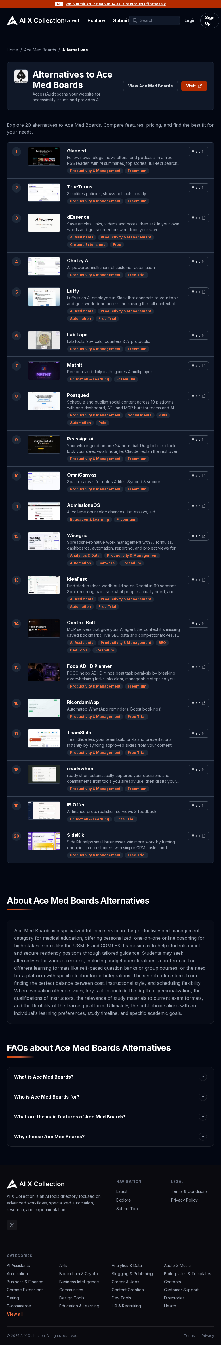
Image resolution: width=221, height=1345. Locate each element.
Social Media (140, 415)
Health (170, 1305)
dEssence (78, 217)
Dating (13, 1297)
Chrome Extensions (87, 244)
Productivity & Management (95, 171)
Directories (174, 1297)
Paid (102, 423)
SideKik (75, 835)
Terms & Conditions (189, 1191)
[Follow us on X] (12, 1225)
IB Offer (76, 805)
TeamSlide (79, 732)
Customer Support (181, 1289)
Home (12, 49)
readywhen (80, 768)
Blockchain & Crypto (78, 1273)
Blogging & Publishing (132, 1273)
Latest (71, 20)
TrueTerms (79, 187)
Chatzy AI (78, 261)
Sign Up (209, 20)
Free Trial (137, 275)
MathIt (74, 365)
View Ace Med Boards (150, 85)
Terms (189, 1335)
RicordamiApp (83, 702)
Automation (80, 318)
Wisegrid (77, 535)
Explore (96, 20)
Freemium (137, 171)
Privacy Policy (184, 1200)
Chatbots (172, 1281)
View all (15, 1314)
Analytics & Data (85, 555)
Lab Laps (77, 334)
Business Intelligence (79, 1281)
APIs (163, 415)
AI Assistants (81, 237)
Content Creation (128, 1289)
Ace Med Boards (40, 49)
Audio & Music (177, 1265)
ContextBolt (81, 622)
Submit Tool (127, 1208)
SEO (162, 642)
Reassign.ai (80, 439)
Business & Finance (25, 1281)
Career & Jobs (125, 1281)
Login (190, 20)
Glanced (76, 151)
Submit (121, 20)
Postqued (78, 395)
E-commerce (19, 1305)
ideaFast (77, 579)
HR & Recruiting (126, 1305)
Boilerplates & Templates (187, 1273)
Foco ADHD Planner (89, 666)
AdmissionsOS (83, 505)
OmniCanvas (81, 475)
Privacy (208, 1335)
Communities (71, 1289)
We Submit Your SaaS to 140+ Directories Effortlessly (116, 4)
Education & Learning (89, 379)
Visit (191, 85)
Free (117, 244)
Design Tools (71, 1297)
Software (106, 563)
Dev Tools (79, 650)
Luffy (73, 291)
